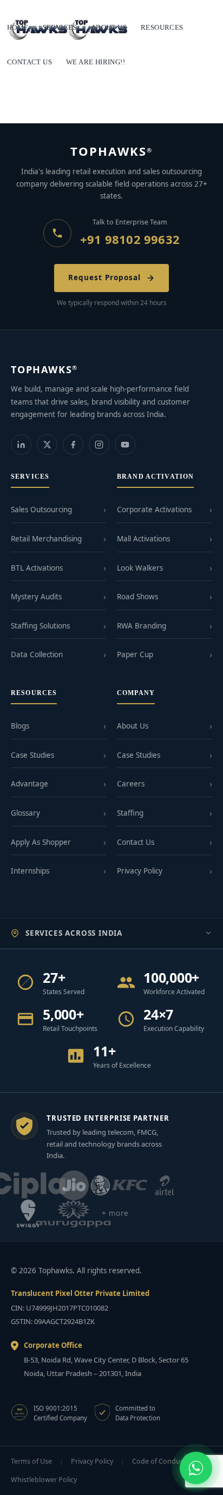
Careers (131, 784)
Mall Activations (143, 539)
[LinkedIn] (21, 444)
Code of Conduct (159, 1461)
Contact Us (135, 842)
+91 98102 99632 (130, 239)
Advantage (29, 784)
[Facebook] (73, 444)
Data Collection (37, 654)
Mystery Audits (36, 596)
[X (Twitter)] (47, 444)
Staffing (130, 813)
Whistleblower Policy (44, 1479)
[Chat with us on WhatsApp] (196, 1468)
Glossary (25, 813)
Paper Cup (135, 654)
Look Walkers (140, 568)
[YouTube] (125, 444)
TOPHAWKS (111, 151)
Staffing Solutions (40, 626)
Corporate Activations (154, 509)
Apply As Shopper (41, 842)
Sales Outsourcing (41, 509)
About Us (132, 726)
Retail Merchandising (46, 539)
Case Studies (32, 755)
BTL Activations (37, 568)
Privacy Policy (139, 871)
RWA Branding (141, 626)
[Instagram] (99, 444)
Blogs (20, 726)
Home (18, 27)
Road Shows (137, 596)
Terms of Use (31, 1461)
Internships (30, 871)
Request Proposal (104, 277)
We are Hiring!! (95, 62)
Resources (162, 27)
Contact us (29, 62)
